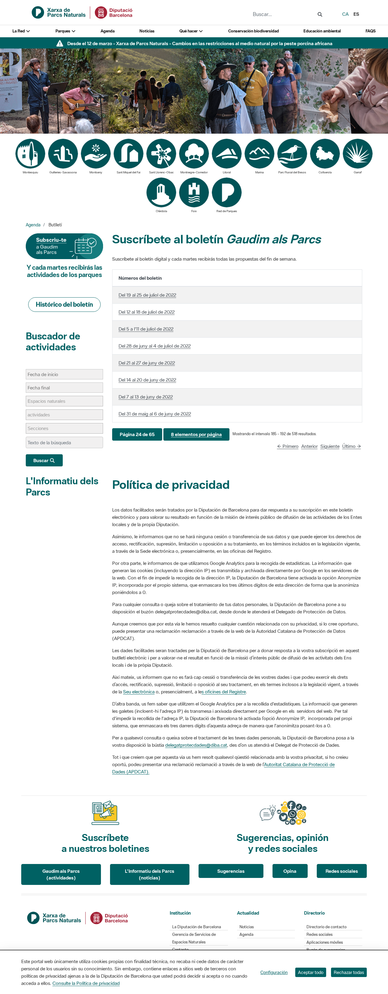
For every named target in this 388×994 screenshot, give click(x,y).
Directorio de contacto (326, 926)
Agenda (108, 31)
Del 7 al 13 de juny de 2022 (146, 397)
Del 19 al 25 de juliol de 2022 (147, 295)
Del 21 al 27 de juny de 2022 (147, 363)
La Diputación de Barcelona (196, 926)
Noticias (147, 31)
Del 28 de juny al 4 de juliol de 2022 (155, 346)
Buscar (41, 460)
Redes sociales (342, 871)
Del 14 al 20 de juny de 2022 (147, 380)
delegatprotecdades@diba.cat (196, 745)
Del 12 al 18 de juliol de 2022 (147, 312)
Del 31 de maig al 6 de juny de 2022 (155, 414)
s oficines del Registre (224, 692)
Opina (289, 871)
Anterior (309, 446)
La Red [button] (19, 31)
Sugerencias (231, 871)
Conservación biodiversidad (253, 31)
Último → (351, 446)
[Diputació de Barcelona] (78, 917)
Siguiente (330, 446)
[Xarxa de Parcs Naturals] (82, 12)
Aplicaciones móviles (324, 942)
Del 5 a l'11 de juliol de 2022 (146, 329)
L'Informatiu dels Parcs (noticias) (149, 874)
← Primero (288, 446)
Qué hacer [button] (189, 31)
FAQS (371, 31)
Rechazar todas (349, 972)
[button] (137, 434)
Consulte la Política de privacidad (86, 983)
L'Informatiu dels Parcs (62, 486)
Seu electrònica (139, 692)
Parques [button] (63, 31)
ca (345, 14)
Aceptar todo (310, 972)
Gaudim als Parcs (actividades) (61, 874)
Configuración (274, 972)
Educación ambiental (322, 31)
